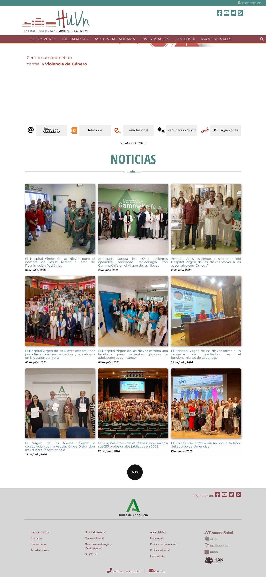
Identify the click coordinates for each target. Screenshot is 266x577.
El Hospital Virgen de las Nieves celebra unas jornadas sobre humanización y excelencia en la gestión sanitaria (60, 354)
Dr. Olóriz (90, 554)
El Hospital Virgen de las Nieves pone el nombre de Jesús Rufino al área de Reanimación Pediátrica (60, 262)
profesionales (216, 39)
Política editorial (160, 550)
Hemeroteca (38, 544)
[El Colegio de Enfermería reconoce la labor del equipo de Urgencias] (206, 403)
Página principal (40, 532)
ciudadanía (74, 39)
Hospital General (95, 532)
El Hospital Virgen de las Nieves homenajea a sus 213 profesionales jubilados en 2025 (133, 444)
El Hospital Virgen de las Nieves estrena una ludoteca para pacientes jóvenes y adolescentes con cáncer (133, 354)
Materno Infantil (94, 538)
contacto (159, 571)
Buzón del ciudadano (51, 130)
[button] (20, 83)
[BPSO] (211, 552)
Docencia (185, 39)
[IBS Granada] (216, 545)
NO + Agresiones (225, 130)
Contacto (36, 538)
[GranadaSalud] (218, 532)
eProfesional (138, 130)
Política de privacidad (163, 544)
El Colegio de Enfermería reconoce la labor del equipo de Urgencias (206, 444)
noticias (133, 159)
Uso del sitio (157, 556)
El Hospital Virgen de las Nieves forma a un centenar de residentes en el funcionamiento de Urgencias (206, 354)
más (135, 472)
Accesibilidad (158, 532)
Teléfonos (95, 130)
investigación (155, 39)
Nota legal (156, 538)
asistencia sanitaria (115, 39)
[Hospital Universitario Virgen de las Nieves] (56, 21)
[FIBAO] (210, 538)
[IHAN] (214, 560)
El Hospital (41, 39)
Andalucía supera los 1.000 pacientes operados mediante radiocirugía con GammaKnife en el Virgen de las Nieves (133, 262)
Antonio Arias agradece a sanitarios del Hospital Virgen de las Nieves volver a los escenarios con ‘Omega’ (206, 262)
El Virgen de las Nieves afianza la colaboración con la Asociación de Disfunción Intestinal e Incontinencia (60, 446)
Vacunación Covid (182, 130)
